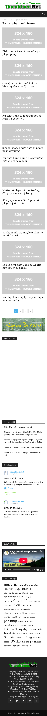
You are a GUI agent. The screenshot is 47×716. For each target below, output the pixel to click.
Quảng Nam (29, 621)
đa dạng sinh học (31, 641)
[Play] (5, 570)
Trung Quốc (36, 629)
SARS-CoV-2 (22, 625)
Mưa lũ (14, 617)
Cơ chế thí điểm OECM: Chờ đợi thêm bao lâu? (23, 447)
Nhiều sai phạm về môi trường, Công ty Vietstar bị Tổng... (21, 192)
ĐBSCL (6, 642)
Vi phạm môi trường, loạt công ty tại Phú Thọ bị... (22, 234)
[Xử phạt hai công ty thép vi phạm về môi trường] (23, 283)
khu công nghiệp (12, 613)
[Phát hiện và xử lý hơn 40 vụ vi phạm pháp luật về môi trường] (23, 37)
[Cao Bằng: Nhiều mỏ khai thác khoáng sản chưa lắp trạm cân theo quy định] (23, 70)
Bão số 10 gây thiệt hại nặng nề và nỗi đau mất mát (23, 453)
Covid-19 (20, 600)
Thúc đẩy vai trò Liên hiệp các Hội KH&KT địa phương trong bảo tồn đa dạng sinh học (23, 433)
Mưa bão (7, 617)
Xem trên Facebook (10, 492)
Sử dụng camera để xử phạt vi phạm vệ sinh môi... (20, 202)
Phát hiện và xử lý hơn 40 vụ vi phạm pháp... (21, 52)
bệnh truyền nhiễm (14, 596)
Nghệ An (26, 617)
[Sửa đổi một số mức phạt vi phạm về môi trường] (23, 134)
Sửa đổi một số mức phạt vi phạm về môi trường (22, 149)
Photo (10, 488)
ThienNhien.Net (17, 472)
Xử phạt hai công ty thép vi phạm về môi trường (23, 298)
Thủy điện (22, 629)
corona (8, 601)
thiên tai (9, 629)
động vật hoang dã (22, 645)
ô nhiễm (37, 637)
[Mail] (23, 700)
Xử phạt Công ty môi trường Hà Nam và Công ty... (21, 117)
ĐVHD (16, 641)
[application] (23, 560)
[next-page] (30, 311)
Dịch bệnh (8, 605)
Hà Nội (17, 605)
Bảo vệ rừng (27, 593)
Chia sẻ (8, 495)
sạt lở (30, 625)
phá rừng (10, 621)
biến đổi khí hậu (28, 585)
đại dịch (7, 646)
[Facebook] (10, 700)
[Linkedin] (17, 700)
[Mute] (37, 570)
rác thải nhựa (10, 625)
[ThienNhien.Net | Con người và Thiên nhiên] (23, 5)
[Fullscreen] (41, 570)
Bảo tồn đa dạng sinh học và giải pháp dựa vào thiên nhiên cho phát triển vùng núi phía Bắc (23, 440)
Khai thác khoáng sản (11, 609)
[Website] (36, 700)
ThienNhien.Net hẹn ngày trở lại (18, 427)
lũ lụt (24, 613)
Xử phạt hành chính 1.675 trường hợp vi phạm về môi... (22, 159)
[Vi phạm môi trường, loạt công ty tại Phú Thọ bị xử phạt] (23, 219)
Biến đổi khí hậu (12, 589)
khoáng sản (25, 609)
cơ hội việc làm (34, 601)
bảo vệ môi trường (12, 593)
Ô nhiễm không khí (35, 633)
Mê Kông (31, 613)
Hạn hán (25, 605)
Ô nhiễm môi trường (18, 637)
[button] (4, 14)
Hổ (30, 605)
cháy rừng (29, 597)
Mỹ (20, 617)
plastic (21, 621)
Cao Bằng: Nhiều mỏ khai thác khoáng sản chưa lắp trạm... (20, 85)
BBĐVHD (10, 584)
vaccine (19, 633)
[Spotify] (29, 700)
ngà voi (32, 617)
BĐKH (26, 589)
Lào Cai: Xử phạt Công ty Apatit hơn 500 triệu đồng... (21, 266)
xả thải (25, 633)
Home (4, 20)
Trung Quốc (9, 633)
